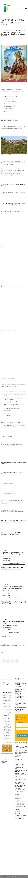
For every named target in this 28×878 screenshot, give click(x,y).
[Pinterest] (12, 661)
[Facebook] (4, 661)
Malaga (20, 128)
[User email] (8, 750)
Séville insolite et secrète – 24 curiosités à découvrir (20, 691)
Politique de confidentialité (19, 800)
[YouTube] (17, 872)
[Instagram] (10, 872)
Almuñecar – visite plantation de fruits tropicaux (20, 775)
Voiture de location (8, 483)
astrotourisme (7, 410)
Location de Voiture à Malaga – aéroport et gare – (21, 748)
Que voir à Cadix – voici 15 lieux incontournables (20, 698)
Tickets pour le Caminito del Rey (19, 763)
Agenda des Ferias (20, 817)
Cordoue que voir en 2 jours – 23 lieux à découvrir (20, 709)
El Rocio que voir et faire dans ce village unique (20, 703)
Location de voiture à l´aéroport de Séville (21, 751)
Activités (17, 813)
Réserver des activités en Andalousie (18, 755)
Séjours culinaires (20, 790)
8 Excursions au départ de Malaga (20, 783)
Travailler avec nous (20, 806)
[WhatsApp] (8, 661)
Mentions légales (19, 803)
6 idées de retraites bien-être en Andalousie (20, 787)
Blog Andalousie (19, 818)
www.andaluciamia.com (9, 742)
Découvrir (18, 812)
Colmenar (3, 161)
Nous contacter (19, 805)
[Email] (17, 661)
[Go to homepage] (6, 8)
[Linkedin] (5, 746)
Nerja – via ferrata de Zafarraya (21, 771)
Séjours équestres (20, 791)
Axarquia (4, 128)
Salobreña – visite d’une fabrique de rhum (20, 768)
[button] (26, 8)
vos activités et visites (9, 493)
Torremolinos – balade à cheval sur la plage (20, 779)
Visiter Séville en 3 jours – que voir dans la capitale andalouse (21, 684)
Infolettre (6, 511)
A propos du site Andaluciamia (19, 797)
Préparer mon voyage (21, 815)
